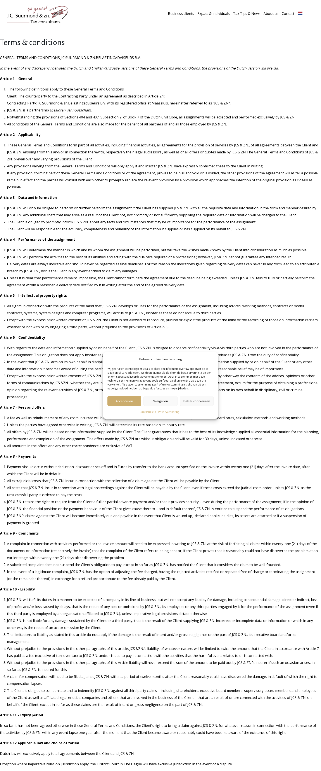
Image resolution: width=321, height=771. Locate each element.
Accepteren (124, 401)
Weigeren (160, 401)
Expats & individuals (213, 13)
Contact (288, 13)
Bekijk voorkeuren (196, 401)
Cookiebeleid (148, 412)
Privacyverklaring (168, 412)
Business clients (181, 13)
